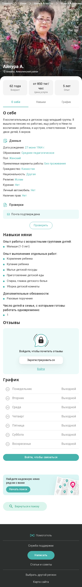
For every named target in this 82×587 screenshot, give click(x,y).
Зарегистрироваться (41, 360)
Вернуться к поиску (27, 506)
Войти (41, 368)
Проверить (41, 225)
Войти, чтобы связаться (41, 457)
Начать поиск (18, 489)
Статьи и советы (41, 564)
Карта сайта (41, 581)
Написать (41, 555)
